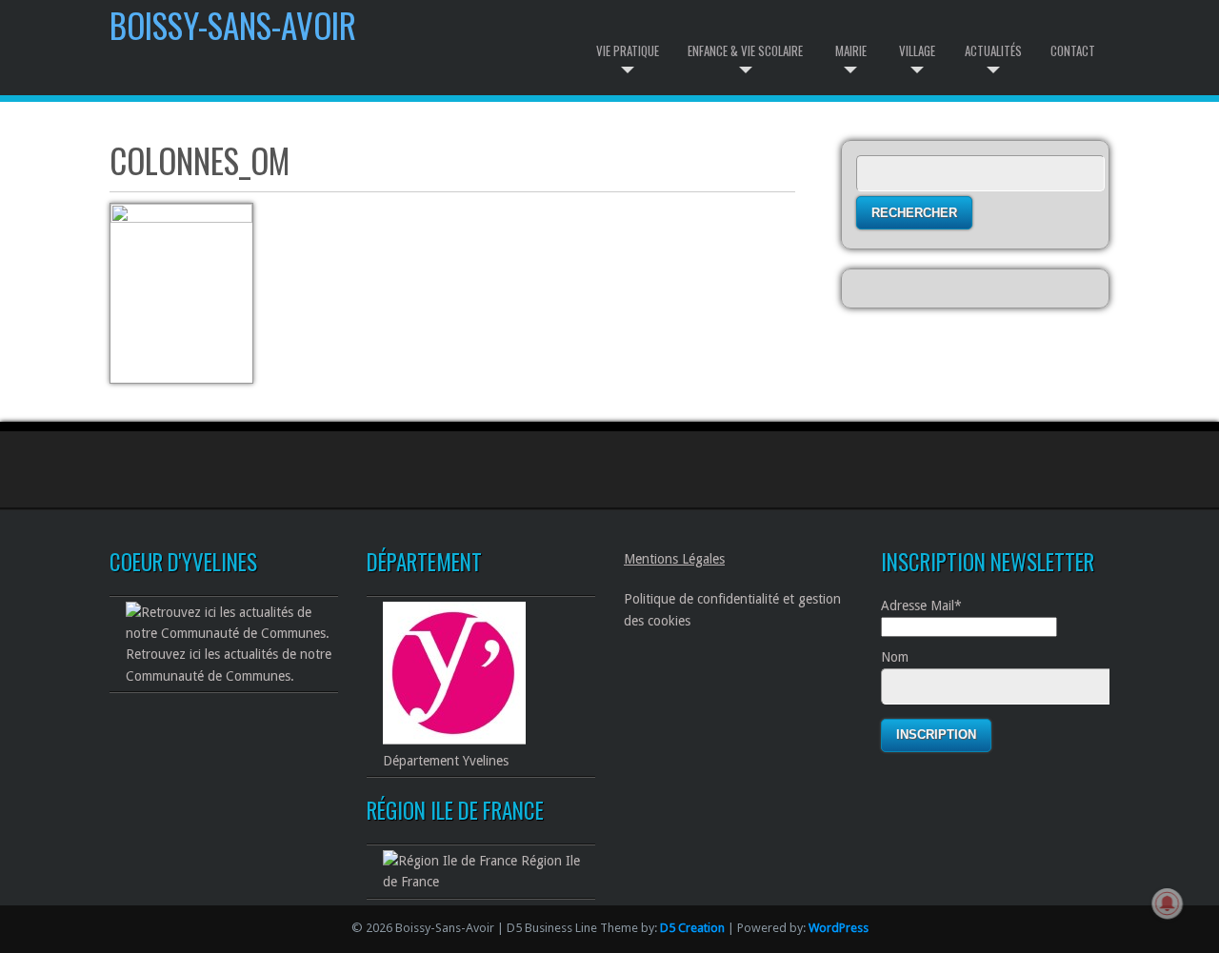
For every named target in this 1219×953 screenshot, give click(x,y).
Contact (1072, 50)
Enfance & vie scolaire (745, 50)
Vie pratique (627, 50)
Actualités (993, 50)
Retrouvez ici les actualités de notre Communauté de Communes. (228, 664)
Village (917, 50)
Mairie (851, 50)
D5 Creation (692, 928)
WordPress (839, 928)
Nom (895, 657)
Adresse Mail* (921, 605)
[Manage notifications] (1167, 903)
